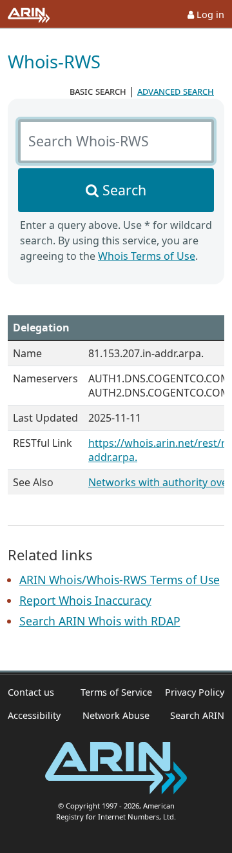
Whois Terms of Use (146, 256)
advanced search (175, 91)
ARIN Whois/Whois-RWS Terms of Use (119, 579)
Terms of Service (116, 692)
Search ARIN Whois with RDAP (99, 621)
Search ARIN (197, 715)
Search (124, 190)
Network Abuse (116, 715)
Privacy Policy (194, 692)
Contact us (31, 692)
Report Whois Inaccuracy (85, 600)
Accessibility (34, 715)
